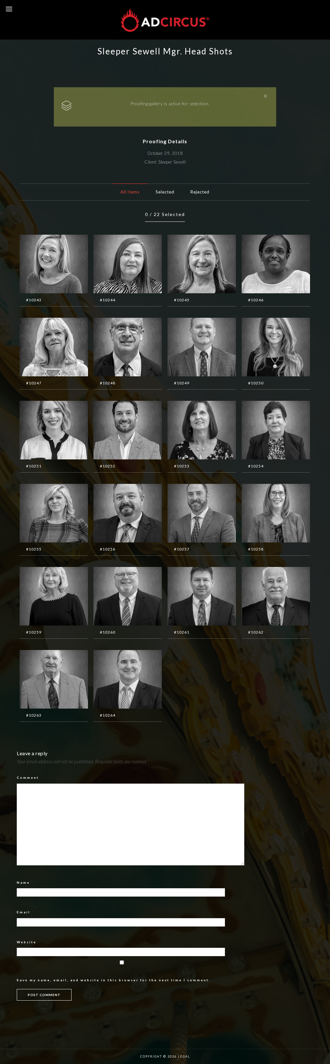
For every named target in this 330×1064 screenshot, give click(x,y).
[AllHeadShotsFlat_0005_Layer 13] (192, 431)
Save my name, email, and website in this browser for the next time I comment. (113, 980)
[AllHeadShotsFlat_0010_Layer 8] (192, 514)
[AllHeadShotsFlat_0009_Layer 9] (118, 514)
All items (130, 191)
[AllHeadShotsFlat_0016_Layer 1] (44, 680)
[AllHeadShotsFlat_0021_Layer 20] (44, 348)
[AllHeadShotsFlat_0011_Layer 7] (266, 514)
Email (25, 912)
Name (25, 882)
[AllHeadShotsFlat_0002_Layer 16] (266, 348)
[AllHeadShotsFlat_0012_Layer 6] (44, 597)
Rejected (199, 191)
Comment (28, 777)
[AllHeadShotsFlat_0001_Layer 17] (192, 348)
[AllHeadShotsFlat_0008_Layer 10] (44, 514)
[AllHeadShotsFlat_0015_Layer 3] (266, 597)
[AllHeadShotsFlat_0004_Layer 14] (118, 431)
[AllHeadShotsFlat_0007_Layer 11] (118, 680)
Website (26, 942)
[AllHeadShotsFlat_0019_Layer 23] (192, 265)
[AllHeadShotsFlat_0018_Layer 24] (118, 265)
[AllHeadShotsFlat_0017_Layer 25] (44, 265)
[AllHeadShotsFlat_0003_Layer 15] (44, 431)
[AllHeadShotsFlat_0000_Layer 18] (118, 348)
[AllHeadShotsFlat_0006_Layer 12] (266, 431)
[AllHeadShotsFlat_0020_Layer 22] (266, 265)
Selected (165, 191)
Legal (184, 1056)
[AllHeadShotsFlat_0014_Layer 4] (192, 597)
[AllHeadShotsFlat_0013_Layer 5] (118, 597)
